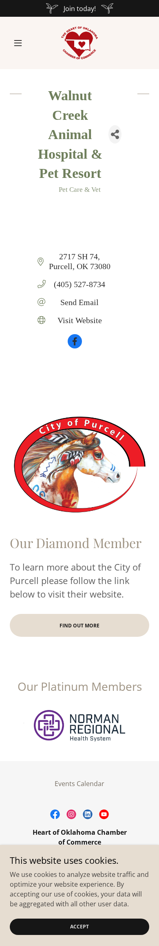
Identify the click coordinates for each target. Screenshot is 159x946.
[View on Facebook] (75, 345)
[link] (79, 43)
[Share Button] (114, 134)
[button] (20, 43)
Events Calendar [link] (79, 783)
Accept (79, 926)
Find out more (79, 625)
